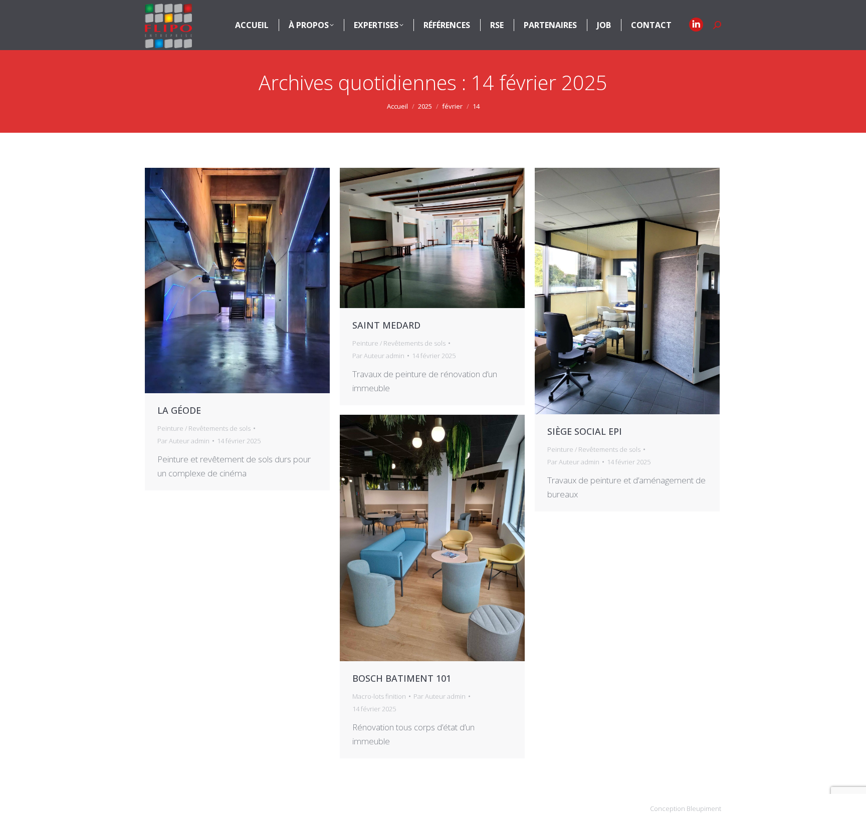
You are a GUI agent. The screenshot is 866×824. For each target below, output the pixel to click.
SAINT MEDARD (386, 325)
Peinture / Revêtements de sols (204, 428)
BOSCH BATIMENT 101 (401, 678)
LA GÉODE (179, 410)
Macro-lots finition (379, 696)
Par (183, 440)
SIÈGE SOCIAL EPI (584, 431)
